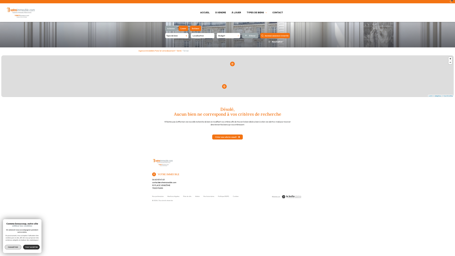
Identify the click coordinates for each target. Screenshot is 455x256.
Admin (197, 196)
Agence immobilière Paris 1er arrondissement (156, 51)
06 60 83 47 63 (158, 179)
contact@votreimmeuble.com (164, 182)
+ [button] (450, 58)
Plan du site (187, 196)
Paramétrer (13, 247)
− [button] (450, 62)
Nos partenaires (158, 196)
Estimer (195, 28)
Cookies (236, 196)
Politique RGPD (223, 196)
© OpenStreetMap (447, 96)
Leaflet (430, 96)
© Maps (437, 96)
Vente (179, 51)
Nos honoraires (208, 196)
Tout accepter (31, 247)
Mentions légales (173, 196)
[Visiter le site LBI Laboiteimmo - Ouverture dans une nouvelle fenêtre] (291, 196)
